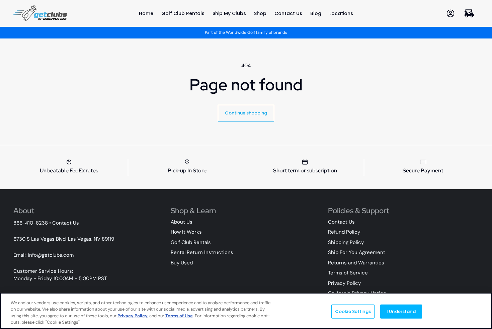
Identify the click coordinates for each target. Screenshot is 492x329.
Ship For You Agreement (356, 252)
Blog (315, 13)
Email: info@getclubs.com (43, 255)
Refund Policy (344, 232)
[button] (469, 13)
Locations (341, 13)
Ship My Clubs (229, 13)
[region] (246, 311)
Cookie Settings (353, 311)
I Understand (401, 311)
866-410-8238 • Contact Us (46, 223)
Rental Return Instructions (202, 252)
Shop (260, 13)
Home (146, 13)
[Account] (450, 13)
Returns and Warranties (356, 262)
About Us (181, 222)
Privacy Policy (344, 283)
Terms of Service (348, 272)
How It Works (186, 232)
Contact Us (288, 13)
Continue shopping (246, 113)
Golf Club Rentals (182, 13)
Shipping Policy (346, 242)
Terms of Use (179, 316)
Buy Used (182, 262)
